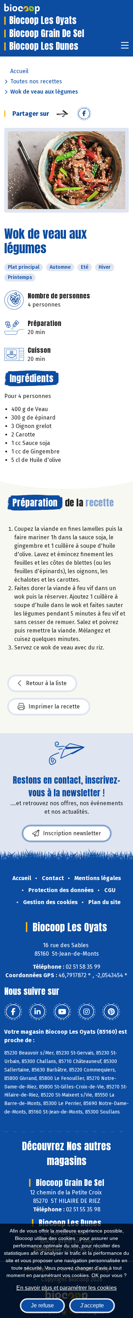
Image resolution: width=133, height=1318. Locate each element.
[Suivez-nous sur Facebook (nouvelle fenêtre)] (13, 1012)
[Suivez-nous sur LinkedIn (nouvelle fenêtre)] (37, 1012)
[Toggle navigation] (125, 47)
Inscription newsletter (72, 833)
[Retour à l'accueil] (32, 9)
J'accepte (92, 1305)
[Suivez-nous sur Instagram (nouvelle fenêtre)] (86, 1012)
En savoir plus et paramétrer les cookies (66, 1288)
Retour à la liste (46, 683)
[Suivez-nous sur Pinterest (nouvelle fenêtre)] (111, 1012)
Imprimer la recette (54, 706)
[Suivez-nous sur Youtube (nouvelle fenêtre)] (62, 1012)
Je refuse (42, 1305)
